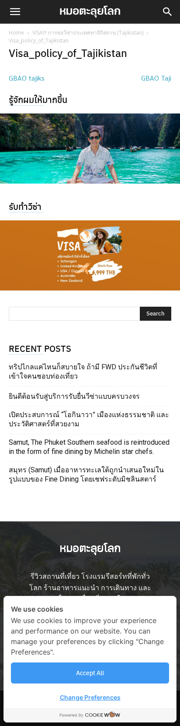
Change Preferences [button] (90, 697)
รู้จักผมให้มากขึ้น (38, 99)
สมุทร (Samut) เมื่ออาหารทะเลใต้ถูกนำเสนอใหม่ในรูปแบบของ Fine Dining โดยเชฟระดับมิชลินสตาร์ (86, 474)
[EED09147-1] (90, 148)
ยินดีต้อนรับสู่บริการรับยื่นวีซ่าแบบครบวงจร (74, 396)
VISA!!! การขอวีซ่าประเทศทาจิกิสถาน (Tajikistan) (87, 32)
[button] (15, 12)
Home (16, 32)
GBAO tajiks (27, 77)
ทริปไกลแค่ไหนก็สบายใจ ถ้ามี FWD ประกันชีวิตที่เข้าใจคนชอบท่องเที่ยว (83, 371)
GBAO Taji (156, 77)
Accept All (90, 672)
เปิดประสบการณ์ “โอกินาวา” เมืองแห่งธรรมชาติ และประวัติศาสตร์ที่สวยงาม (89, 419)
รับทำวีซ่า (25, 206)
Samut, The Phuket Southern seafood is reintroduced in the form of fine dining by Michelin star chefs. (89, 447)
